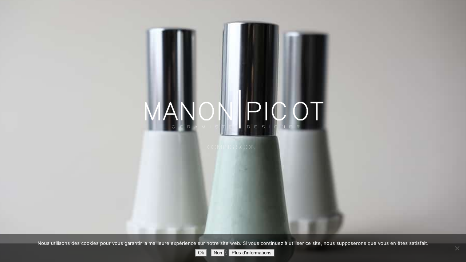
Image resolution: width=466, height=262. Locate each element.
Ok (201, 252)
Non (218, 252)
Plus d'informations (252, 252)
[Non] (457, 248)
